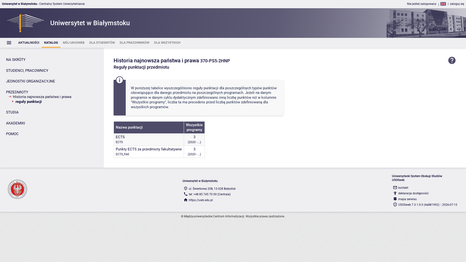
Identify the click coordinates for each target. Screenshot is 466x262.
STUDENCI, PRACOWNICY (27, 70)
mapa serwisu (407, 199)
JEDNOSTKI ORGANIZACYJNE (30, 81)
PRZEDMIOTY (17, 92)
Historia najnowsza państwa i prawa (42, 97)
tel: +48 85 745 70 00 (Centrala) (210, 194)
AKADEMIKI (15, 123)
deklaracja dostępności (413, 193)
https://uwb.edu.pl (201, 200)
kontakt (403, 187)
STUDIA (12, 112)
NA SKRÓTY (15, 59)
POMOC (12, 134)
